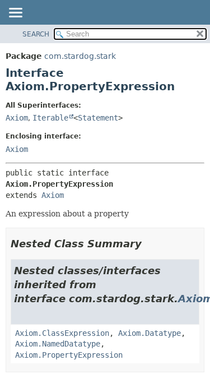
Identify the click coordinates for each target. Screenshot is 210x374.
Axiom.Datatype (149, 333)
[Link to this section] (149, 244)
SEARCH (35, 34)
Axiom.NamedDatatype (57, 343)
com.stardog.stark (80, 56)
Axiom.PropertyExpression (69, 354)
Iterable (50, 117)
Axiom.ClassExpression (62, 333)
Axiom (17, 117)
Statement (98, 117)
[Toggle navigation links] (15, 13)
